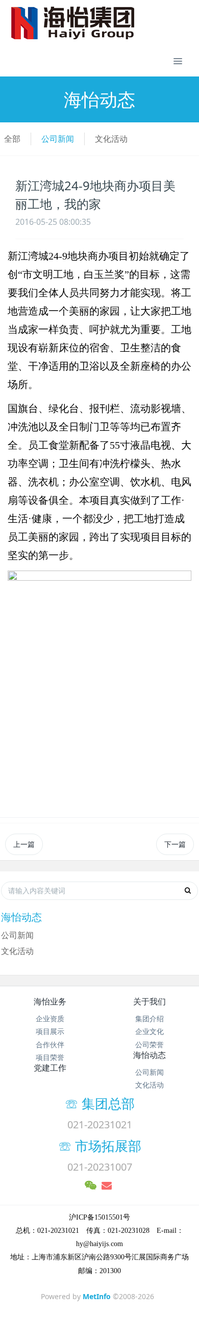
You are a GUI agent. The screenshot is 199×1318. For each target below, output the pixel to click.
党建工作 (50, 1067)
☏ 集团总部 (113, 1103)
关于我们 (149, 1001)
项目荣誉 (50, 1057)
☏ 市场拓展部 (106, 1145)
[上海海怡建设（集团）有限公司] (94, 23)
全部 (12, 138)
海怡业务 (50, 1001)
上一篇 (24, 844)
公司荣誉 (149, 1044)
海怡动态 (149, 1055)
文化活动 (111, 138)
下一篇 (175, 844)
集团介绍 (149, 1018)
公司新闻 (57, 138)
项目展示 (50, 1031)
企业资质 (50, 1018)
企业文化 (149, 1031)
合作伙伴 (50, 1044)
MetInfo (97, 1296)
